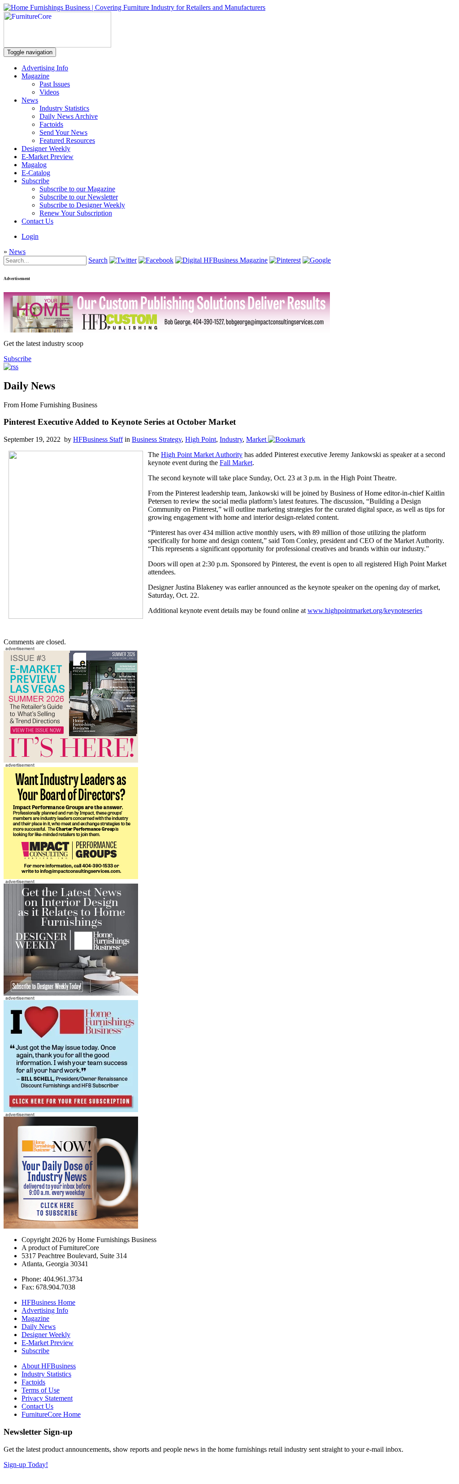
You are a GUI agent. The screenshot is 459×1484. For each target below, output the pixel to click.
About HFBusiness (49, 1366)
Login (30, 236)
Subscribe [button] (17, 358)
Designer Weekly (46, 148)
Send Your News (63, 132)
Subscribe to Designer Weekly (82, 205)
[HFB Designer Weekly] (71, 993)
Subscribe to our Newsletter (78, 197)
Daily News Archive (68, 116)
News (30, 100)
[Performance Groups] (71, 876)
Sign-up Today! (26, 1464)
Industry (231, 439)
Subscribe (35, 181)
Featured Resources (67, 140)
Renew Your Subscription (75, 213)
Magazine (35, 76)
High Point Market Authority (201, 454)
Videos (49, 92)
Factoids (51, 124)
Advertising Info (45, 68)
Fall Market (236, 462)
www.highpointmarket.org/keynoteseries (364, 610)
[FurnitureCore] (57, 45)
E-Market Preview (48, 156)
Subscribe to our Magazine (77, 189)
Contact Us (37, 221)
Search (98, 260)
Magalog (34, 164)
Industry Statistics (64, 108)
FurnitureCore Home (51, 1414)
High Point (200, 439)
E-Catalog (36, 173)
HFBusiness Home (48, 1302)
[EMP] (71, 760)
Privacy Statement (47, 1398)
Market (256, 439)
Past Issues (54, 84)
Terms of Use (41, 1390)
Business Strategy (157, 439)
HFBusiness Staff (98, 439)
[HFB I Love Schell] (71, 1109)
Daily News (39, 1326)
